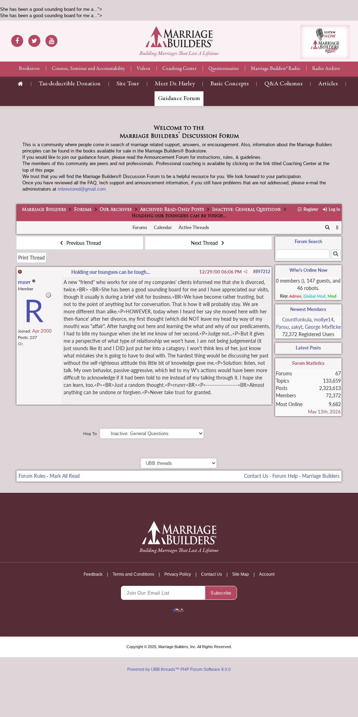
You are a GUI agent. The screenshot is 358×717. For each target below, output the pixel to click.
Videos (143, 68)
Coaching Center (179, 68)
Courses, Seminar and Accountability (88, 68)
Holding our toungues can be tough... (110, 272)
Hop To (90, 433)
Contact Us (256, 476)
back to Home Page (179, 37)
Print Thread (31, 258)
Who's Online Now (308, 270)
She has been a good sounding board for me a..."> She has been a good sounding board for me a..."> (179, 292)
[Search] (327, 227)
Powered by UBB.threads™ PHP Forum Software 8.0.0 (179, 669)
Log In (334, 209)
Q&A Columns (283, 84)
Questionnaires (223, 68)
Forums (83, 210)
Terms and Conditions (133, 574)
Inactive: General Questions (246, 210)
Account (266, 574)
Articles (328, 84)
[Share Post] (246, 272)
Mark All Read (65, 476)
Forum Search (308, 241)
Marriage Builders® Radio (275, 68)
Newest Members (308, 309)
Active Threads (194, 227)
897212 (263, 271)
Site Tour (127, 84)
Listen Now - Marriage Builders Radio (325, 42)
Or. (21, 343)
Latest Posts (308, 347)
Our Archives (116, 210)
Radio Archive (326, 68)
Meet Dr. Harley (175, 84)
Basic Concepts (229, 84)
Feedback (93, 574)
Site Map (240, 574)
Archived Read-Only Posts (172, 210)
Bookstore (29, 68)
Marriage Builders (44, 210)
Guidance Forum (179, 98)
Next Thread (205, 243)
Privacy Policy (177, 574)
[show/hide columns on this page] (337, 227)
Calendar (163, 227)
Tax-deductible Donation (70, 84)
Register (310, 209)
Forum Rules (32, 476)
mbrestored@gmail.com (82, 189)
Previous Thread (83, 243)
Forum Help (285, 476)
